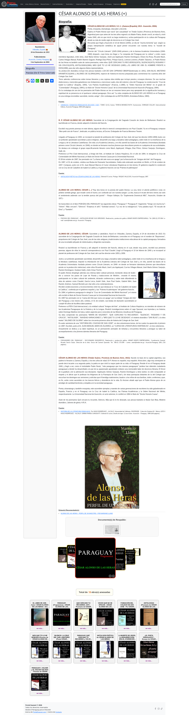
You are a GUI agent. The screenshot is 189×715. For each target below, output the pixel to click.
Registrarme (119, 4)
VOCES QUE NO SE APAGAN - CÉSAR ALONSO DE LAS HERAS (105, 605)
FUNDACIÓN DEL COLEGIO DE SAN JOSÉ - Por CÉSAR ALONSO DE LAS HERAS (127, 605)
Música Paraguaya (98, 4)
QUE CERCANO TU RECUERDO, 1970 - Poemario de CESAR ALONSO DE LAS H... (83, 605)
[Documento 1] (112, 529)
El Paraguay (108, 4)
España (42, 49)
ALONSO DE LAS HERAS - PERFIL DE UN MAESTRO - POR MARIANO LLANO (87, 513)
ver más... (40, 628)
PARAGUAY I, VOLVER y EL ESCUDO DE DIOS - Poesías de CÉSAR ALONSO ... (39, 669)
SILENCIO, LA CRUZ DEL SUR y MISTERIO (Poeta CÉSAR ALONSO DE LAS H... (62, 637)
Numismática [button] (69, 4)
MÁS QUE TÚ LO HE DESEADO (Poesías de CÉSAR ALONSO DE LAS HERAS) (40, 637)
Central (38, 59)
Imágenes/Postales (81, 4)
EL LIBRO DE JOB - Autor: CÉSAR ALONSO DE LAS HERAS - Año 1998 (39, 605)
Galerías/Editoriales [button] (57, 4)
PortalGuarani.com (39, 712)
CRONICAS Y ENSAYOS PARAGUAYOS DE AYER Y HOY (80, 105)
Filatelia (90, 4)
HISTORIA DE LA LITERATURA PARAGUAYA (75, 411)
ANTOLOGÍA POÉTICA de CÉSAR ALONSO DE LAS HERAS (80, 176)
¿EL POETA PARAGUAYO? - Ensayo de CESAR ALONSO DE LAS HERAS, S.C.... (149, 637)
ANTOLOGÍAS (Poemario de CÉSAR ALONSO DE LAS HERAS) (149, 605)
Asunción (32, 59)
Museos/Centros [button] (45, 4)
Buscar (184, 4)
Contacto (58, 712)
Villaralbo (35, 49)
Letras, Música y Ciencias (32, 4)
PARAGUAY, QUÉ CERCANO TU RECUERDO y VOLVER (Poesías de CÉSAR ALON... (83, 637)
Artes (21, 4)
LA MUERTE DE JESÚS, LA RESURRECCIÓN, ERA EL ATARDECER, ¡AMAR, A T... (127, 637)
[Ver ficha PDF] (26, 82)
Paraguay (45, 59)
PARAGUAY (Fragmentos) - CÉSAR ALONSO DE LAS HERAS (61, 605)
